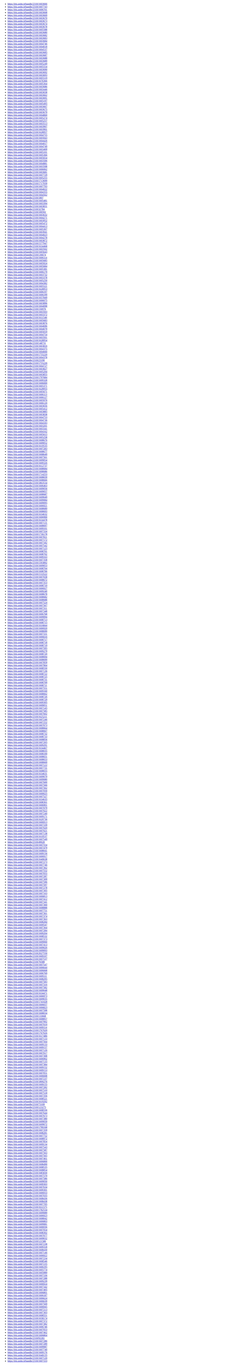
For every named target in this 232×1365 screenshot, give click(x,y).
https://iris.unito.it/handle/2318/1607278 (27, 887)
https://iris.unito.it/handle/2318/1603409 (27, 149)
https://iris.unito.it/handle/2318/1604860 (27, 115)
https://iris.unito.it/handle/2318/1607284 (27, 930)
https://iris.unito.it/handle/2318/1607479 (27, 847)
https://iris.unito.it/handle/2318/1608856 (27, 739)
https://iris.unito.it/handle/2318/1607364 (27, 927)
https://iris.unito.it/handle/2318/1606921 (27, 505)
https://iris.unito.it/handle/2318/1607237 (27, 1078)
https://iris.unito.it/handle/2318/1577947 (27, 243)
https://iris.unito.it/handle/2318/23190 (26, 360)
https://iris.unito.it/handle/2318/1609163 (27, 557)
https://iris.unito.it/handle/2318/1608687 (27, 494)
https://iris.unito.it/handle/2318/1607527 (27, 796)
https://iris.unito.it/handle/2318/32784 (26, 209)
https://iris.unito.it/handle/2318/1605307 (27, 229)
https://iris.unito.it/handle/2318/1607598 (27, 1010)
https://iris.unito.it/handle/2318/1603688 (27, 58)
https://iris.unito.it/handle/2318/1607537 (27, 959)
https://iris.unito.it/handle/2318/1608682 (27, 597)
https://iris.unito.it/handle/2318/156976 (27, 309)
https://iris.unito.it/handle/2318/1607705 (27, 1204)
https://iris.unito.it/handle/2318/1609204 (27, 933)
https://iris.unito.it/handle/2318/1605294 (27, 371)
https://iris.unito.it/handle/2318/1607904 (27, 665)
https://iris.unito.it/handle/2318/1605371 (27, 386)
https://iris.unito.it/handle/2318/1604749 (27, 146)
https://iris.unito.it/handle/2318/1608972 (27, 1138)
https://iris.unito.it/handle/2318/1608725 (27, 676)
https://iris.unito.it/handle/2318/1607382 (27, 1324)
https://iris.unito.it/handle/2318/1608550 (27, 668)
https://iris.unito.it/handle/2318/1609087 (27, 1346)
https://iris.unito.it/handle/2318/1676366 (27, 81)
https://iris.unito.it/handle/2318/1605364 (27, 83)
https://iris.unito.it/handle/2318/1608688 (27, 599)
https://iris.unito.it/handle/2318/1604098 (27, 306)
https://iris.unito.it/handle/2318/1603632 (27, 215)
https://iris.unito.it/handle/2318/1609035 (27, 999)
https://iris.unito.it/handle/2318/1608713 (27, 619)
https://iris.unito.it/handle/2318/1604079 (27, 329)
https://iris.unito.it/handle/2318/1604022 (27, 189)
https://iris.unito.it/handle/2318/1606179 (27, 272)
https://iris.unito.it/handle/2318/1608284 (27, 922)
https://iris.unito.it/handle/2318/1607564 (27, 1041)
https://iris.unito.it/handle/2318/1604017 (27, 143)
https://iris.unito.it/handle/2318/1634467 (27, 748)
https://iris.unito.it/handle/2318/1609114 (27, 1027)
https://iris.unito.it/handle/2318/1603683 (27, 38)
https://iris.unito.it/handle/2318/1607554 (27, 845)
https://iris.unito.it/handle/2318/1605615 (27, 434)
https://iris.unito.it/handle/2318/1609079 (27, 776)
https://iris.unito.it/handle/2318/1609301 (27, 1190)
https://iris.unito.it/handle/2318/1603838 (27, 414)
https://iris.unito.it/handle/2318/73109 (26, 1104)
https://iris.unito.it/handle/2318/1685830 (27, 1172)
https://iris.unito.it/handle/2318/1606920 (27, 628)
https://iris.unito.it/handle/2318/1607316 (27, 984)
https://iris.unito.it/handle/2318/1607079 (27, 808)
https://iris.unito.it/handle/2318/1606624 (27, 1298)
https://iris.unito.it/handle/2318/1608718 (27, 642)
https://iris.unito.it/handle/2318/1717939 (27, 183)
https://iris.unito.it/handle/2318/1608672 (27, 579)
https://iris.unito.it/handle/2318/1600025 (27, 793)
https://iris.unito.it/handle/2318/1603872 (27, 240)
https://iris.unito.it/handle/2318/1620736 (27, 819)
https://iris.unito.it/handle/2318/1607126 (27, 1050)
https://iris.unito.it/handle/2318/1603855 (27, 374)
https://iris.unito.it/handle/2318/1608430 (27, 1249)
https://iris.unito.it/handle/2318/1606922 (27, 1255)
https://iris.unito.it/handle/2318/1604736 (27, 420)
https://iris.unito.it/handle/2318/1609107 (27, 956)
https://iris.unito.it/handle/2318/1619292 (27, 1101)
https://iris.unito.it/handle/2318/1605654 (27, 157)
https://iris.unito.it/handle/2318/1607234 (27, 1258)
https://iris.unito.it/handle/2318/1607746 (27, 865)
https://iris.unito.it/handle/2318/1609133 (27, 1044)
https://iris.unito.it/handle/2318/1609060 (27, 942)
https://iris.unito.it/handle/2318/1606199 (27, 294)
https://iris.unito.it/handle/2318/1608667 (27, 731)
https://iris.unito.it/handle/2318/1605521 (27, 286)
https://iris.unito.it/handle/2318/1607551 (27, 688)
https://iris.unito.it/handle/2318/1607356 (27, 1095)
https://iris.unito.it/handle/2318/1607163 (27, 893)
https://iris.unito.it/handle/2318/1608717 (27, 639)
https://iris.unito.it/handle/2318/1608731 (27, 679)
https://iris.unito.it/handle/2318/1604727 (27, 366)
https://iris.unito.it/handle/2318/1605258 (27, 437)
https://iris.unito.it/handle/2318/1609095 (27, 502)
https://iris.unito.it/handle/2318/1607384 (27, 1064)
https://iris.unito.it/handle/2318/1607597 (27, 884)
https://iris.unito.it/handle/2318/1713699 (27, 180)
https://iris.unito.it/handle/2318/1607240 (27, 813)
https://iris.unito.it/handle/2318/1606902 (27, 1058)
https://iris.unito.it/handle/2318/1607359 (27, 1130)
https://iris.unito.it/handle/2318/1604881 (27, 163)
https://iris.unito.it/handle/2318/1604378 (27, 357)
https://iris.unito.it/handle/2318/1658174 (27, 1318)
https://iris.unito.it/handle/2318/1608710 (27, 585)
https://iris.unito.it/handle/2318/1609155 (27, 1084)
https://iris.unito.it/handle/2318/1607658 (27, 577)
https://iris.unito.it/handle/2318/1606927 (27, 588)
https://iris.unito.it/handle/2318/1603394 (27, 203)
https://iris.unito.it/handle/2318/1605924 (27, 263)
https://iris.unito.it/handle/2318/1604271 (27, 217)
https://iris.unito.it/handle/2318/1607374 (27, 916)
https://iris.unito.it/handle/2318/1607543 (27, 1147)
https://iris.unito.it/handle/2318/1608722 (27, 674)
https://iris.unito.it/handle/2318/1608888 (27, 907)
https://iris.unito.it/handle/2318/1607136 (27, 671)
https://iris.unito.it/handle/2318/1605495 (27, 103)
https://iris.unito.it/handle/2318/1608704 (27, 568)
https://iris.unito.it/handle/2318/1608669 (27, 762)
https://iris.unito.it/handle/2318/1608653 (27, 759)
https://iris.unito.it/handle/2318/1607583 (27, 981)
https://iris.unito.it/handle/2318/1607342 (27, 1286)
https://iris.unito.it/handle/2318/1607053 (27, 1329)
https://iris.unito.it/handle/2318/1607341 (27, 902)
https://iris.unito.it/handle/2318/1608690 (27, 631)
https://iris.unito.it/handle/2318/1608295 (27, 979)
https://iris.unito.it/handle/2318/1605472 (27, 223)
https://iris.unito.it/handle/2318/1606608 (27, 1076)
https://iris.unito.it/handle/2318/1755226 (27, 363)
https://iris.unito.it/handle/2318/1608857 (27, 1018)
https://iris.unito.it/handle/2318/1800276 (27, 1081)
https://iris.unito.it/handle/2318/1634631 (27, 773)
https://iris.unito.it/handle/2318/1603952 (27, 220)
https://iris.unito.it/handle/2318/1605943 (27, 138)
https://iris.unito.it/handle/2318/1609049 (27, 497)
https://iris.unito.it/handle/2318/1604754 (27, 334)
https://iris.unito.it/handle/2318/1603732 (27, 274)
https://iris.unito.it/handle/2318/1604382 (27, 283)
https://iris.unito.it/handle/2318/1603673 (27, 21)
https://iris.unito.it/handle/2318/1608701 (27, 551)
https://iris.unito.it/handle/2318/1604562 (27, 195)
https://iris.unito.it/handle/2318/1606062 (27, 169)
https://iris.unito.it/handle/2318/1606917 (27, 856)
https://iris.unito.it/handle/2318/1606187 (27, 1295)
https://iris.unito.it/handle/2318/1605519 (27, 78)
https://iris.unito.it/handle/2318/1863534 (27, 483)
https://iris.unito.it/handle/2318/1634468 (27, 246)
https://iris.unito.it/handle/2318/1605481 (27, 200)
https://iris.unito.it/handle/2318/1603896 (27, 303)
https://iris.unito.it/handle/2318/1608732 (27, 733)
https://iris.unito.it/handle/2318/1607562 (27, 788)
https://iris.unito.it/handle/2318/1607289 (27, 1344)
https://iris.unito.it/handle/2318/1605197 (27, 100)
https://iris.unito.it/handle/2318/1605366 (27, 155)
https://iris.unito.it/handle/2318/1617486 (27, 1036)
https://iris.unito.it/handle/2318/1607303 (27, 1312)
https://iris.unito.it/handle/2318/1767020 (27, 1030)
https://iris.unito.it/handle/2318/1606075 (27, 300)
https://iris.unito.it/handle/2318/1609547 (27, 924)
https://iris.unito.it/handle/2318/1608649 (27, 454)
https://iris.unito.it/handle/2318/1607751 (27, 910)
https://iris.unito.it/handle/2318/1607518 (27, 1093)
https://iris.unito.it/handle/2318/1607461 (27, 1158)
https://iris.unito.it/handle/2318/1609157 (27, 1047)
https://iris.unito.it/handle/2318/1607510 (27, 1090)
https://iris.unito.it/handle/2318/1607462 (27, 1332)
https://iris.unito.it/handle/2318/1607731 (27, 768)
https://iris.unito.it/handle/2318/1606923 (27, 1215)
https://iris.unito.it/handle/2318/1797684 (27, 377)
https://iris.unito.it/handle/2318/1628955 (27, 388)
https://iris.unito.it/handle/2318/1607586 (27, 1178)
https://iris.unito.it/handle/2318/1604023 (27, 234)
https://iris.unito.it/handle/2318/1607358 (27, 559)
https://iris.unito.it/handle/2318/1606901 (27, 805)
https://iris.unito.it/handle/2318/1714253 (27, 474)
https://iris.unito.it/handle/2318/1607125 (27, 548)
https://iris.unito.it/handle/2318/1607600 (27, 782)
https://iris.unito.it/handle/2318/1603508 (27, 166)
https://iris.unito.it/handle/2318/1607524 (27, 602)
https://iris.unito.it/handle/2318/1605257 (27, 120)
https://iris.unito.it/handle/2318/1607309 (27, 879)
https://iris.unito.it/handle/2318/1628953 (27, 289)
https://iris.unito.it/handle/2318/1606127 (27, 397)
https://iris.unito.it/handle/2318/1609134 (27, 1144)
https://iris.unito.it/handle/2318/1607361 (27, 913)
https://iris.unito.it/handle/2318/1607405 (27, 1289)
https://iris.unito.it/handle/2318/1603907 (27, 126)
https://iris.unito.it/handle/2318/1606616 (27, 636)
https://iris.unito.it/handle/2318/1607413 (27, 944)
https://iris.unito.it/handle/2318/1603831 (27, 206)
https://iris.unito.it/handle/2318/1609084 (27, 500)
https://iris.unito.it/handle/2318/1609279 (27, 651)
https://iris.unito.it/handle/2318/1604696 (27, 326)
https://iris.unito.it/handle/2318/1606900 (27, 517)
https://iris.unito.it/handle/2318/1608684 (27, 468)
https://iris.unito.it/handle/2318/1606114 (27, 257)
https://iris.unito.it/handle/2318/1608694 (27, 656)
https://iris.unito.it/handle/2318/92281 (26, 1338)
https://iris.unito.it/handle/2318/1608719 (27, 645)
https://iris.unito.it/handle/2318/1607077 (27, 1235)
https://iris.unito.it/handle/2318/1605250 (27, 280)
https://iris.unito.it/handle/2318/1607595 (27, 648)
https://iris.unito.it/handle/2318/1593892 (27, 562)
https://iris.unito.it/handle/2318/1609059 (27, 1121)
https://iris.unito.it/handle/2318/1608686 (27, 471)
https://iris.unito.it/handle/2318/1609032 (27, 1238)
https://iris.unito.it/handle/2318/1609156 (27, 853)
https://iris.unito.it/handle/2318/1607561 (27, 457)
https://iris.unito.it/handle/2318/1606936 (27, 1227)
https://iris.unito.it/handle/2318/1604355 (27, 192)
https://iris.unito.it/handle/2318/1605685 (27, 260)
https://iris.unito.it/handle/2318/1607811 (27, 537)
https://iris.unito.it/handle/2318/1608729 (27, 699)
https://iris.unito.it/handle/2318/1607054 (27, 1229)
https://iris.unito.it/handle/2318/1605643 (27, 252)
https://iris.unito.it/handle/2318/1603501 (27, 337)
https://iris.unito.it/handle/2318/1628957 (27, 132)
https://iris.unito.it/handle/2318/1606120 (27, 403)
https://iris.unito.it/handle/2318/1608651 (27, 756)
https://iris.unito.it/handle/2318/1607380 (27, 1118)
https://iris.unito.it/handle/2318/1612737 (27, 465)
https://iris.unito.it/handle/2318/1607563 (27, 1152)
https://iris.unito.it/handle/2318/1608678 (27, 594)
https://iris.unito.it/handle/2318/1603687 (27, 55)
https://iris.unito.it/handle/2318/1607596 (27, 882)
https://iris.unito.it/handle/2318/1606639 (27, 1301)
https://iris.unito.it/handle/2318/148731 (27, 343)
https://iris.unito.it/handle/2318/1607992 (27, 1021)
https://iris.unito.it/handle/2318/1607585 (27, 711)
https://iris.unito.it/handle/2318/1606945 (27, 1306)
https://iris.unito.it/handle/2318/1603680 (27, 32)
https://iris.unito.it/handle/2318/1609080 (27, 779)
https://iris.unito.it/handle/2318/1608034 (27, 1013)
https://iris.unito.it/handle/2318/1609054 (27, 460)
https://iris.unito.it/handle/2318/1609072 (27, 1124)
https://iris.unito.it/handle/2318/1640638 (27, 859)
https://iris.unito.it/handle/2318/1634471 (27, 993)
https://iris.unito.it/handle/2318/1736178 (27, 534)
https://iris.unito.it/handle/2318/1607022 (27, 810)
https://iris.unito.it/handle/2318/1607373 (27, 939)
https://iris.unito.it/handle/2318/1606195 (27, 1267)
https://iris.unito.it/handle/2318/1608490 (27, 1164)
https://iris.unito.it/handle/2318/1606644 (27, 967)
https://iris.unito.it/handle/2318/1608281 (27, 1133)
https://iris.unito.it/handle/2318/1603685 (27, 52)
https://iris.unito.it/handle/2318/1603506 (27, 160)
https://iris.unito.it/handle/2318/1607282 (27, 1087)
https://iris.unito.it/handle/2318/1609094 (27, 617)
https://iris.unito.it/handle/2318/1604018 (27, 46)
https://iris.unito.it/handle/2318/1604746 (27, 43)
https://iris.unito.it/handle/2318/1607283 (27, 448)
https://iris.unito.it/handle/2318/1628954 (27, 340)
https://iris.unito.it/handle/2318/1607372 (27, 1321)
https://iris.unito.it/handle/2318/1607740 (27, 1349)
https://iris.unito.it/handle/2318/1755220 (27, 354)
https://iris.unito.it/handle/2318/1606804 (27, 1335)
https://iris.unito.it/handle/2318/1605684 (27, 266)
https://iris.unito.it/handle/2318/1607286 (27, 1341)
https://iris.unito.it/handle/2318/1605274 (27, 118)
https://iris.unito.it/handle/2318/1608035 (27, 750)
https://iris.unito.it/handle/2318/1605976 (27, 400)
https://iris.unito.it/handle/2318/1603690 (27, 69)
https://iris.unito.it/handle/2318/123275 (27, 1107)
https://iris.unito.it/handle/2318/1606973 (27, 996)
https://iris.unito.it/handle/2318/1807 (25, 197)
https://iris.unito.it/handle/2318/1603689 (27, 61)
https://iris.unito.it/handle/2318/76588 (26, 961)
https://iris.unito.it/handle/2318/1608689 (27, 508)
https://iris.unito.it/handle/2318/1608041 (27, 850)
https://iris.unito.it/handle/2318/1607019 (27, 1024)
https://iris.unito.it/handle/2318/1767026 (27, 1033)
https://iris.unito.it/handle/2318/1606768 (27, 614)
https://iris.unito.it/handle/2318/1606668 (27, 970)
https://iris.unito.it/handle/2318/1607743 (27, 6)
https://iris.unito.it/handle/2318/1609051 (27, 705)
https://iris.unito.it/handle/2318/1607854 (27, 1141)
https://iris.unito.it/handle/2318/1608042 (27, 1218)
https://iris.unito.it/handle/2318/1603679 (27, 112)
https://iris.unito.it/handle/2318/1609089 (27, 1212)
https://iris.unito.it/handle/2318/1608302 (27, 1232)
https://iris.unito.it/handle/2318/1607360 (27, 904)
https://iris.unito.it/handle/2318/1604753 (27, 417)
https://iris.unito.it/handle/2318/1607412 (27, 899)
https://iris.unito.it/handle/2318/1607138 (27, 833)
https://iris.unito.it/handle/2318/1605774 (27, 1269)
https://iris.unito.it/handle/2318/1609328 (27, 380)
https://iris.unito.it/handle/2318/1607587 (27, 1150)
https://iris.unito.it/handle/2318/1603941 (27, 232)
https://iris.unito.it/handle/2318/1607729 (27, 175)
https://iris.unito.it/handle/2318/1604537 (27, 49)
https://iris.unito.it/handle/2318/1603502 (27, 249)
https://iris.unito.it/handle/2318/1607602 (27, 713)
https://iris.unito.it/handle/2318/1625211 (27, 716)
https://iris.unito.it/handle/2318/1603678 (27, 26)
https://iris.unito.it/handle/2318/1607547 (27, 964)
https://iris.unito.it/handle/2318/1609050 (27, 1181)
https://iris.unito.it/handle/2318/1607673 (27, 1115)
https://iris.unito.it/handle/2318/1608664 (27, 728)
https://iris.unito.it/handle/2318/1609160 (27, 691)
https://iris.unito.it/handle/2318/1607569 (27, 1304)
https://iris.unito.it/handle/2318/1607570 (27, 1175)
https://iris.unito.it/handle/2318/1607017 (27, 1053)
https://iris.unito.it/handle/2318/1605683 (27, 320)
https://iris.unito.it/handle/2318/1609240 (27, 591)
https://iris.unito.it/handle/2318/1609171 (27, 816)
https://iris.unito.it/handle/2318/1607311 (27, 608)
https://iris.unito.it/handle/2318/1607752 (27, 1135)
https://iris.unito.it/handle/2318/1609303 (27, 1184)
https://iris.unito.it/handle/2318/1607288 (27, 1278)
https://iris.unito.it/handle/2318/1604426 (27, 140)
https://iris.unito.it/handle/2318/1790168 (27, 1127)
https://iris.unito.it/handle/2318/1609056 (27, 488)
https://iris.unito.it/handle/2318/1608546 (27, 1261)
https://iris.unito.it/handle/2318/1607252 (27, 722)
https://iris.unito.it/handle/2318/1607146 (27, 1252)
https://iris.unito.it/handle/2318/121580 (27, 1241)
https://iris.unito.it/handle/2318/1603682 (27, 35)
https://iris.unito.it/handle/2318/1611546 (27, 317)
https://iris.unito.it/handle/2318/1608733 (27, 736)
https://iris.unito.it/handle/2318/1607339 (27, 825)
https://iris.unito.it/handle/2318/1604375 (27, 349)
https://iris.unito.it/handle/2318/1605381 (27, 269)
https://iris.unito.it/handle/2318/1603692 (27, 72)
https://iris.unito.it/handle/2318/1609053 (27, 565)
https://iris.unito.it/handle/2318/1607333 (27, 1361)
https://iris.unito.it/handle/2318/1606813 (27, 896)
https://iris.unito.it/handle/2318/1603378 (27, 277)
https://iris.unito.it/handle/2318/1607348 (27, 611)
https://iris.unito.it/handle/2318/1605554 (27, 66)
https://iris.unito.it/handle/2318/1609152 (27, 1067)
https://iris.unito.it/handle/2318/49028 (26, 842)
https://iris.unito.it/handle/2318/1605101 (27, 152)
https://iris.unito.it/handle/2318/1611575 (27, 1207)
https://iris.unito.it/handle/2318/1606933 (27, 1192)
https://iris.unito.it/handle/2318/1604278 (27, 237)
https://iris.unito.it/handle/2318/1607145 (27, 708)
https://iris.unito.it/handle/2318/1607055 (27, 873)
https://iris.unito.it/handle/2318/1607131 (27, 522)
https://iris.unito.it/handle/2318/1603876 (27, 323)
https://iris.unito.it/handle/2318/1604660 (27, 351)
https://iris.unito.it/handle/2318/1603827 (27, 368)
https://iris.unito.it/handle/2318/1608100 (27, 753)
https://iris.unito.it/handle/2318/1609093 (27, 950)
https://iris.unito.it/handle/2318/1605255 (27, 177)
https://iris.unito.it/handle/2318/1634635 (27, 799)
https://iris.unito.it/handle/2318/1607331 (27, 634)
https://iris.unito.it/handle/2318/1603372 (27, 314)
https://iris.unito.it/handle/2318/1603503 (27, 311)
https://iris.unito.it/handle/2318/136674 (27, 254)
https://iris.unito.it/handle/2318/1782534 (27, 1210)
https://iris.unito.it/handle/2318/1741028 (27, 1001)
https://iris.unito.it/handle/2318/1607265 (27, 742)
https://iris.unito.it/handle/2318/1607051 (27, 1073)
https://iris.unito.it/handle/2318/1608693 (27, 511)
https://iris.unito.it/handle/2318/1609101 (27, 528)
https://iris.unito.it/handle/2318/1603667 (27, 106)
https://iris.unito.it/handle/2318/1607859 (27, 662)
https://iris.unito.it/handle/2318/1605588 (27, 29)
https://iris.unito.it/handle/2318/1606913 (27, 822)
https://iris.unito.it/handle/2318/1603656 (27, 406)
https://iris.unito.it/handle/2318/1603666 (27, 4)
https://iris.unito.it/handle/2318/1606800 (27, 1161)
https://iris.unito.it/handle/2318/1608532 (27, 936)
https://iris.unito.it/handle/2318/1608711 (27, 685)
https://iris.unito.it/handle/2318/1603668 (27, 12)
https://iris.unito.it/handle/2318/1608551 (27, 1315)
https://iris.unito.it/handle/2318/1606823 (27, 1007)
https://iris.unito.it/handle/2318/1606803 (27, 1221)
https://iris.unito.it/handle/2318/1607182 (27, 542)
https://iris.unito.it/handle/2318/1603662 (27, 95)
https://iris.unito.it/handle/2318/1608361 (27, 802)
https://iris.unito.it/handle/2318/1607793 (27, 186)
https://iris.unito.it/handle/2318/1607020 (27, 827)
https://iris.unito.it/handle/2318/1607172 (27, 540)
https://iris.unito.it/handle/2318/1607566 (27, 785)
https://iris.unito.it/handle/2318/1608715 (27, 622)
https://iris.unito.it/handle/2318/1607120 (27, 1358)
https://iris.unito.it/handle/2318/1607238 (27, 1244)
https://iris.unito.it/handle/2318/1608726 (27, 696)
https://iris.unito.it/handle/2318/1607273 (27, 862)
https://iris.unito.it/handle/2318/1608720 (27, 654)
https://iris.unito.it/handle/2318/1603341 (27, 428)
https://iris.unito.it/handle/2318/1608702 (27, 554)
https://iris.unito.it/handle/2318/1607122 (27, 765)
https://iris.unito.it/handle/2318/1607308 (27, 1056)
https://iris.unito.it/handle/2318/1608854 (27, 1170)
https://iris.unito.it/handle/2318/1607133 (27, 1038)
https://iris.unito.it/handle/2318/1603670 (27, 18)
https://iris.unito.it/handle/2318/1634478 (27, 520)
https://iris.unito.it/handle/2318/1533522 (27, 574)
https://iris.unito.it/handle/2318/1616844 (27, 625)
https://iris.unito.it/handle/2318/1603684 (27, 41)
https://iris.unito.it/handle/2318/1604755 (27, 135)
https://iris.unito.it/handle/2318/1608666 (27, 480)
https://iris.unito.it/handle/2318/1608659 (27, 477)
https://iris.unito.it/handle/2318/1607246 (27, 719)
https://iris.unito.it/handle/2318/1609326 (27, 463)
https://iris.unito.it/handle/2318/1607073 (27, 725)
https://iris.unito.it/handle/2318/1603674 (27, 23)
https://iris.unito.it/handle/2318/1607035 (27, 1195)
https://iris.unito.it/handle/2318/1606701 (27, 9)
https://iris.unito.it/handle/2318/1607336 (27, 1275)
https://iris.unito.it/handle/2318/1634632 (27, 514)
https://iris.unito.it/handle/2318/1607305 (27, 890)
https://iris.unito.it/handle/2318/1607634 (27, 1187)
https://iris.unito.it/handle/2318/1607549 (27, 839)
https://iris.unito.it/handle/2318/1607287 (27, 876)
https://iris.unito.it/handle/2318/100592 (27, 212)
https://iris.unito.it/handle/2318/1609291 (27, 745)
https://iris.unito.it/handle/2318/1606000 (27, 383)
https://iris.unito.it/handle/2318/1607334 (27, 531)
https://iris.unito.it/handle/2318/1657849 (27, 297)
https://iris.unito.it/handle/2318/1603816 (27, 346)
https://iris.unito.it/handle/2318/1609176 (27, 1352)
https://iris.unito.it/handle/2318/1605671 (27, 391)
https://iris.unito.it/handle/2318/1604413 (27, 226)
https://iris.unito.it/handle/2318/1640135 (27, 1355)
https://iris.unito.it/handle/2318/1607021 (27, 830)
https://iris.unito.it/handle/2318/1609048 (27, 990)
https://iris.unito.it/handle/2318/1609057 (27, 491)
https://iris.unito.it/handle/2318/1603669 (27, 15)
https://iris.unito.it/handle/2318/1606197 (27, 291)
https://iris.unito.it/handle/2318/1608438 (27, 1201)
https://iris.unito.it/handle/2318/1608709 (27, 682)
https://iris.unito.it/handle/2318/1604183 (27, 423)
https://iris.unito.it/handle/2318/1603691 (27, 98)
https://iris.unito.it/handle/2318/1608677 (27, 451)
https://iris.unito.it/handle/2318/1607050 (27, 790)
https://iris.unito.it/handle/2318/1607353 (27, 582)
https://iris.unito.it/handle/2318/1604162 (27, 431)
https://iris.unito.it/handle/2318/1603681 (27, 172)
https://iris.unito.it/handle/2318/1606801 (27, 1292)
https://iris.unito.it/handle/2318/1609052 (27, 443)
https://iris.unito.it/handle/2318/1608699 (27, 659)
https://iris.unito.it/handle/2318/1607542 (27, 545)
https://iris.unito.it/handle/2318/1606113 (27, 394)
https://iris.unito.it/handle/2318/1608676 (27, 440)
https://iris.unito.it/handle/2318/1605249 (27, 63)
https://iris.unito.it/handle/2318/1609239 (27, 1281)
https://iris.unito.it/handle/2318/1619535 (27, 445)
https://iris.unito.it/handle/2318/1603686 (27, 86)
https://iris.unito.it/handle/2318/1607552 (27, 870)
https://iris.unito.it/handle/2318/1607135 (27, 1061)
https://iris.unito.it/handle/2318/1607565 (27, 1155)
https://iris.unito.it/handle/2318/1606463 (27, 485)
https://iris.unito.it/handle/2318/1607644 (27, 1113)
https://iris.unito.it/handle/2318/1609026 (27, 947)
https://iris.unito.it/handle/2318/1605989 (27, 1272)
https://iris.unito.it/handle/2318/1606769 (27, 973)
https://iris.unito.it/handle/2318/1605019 (27, 331)
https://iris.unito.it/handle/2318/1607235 (27, 1264)
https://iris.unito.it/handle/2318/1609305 (27, 702)
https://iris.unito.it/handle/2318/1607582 (27, 987)
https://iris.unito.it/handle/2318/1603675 (27, 109)
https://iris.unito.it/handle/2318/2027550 (27, 953)
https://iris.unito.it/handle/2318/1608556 (27, 1110)
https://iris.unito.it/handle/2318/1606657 (27, 1004)
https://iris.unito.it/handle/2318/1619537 (27, 836)
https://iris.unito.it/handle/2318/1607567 (27, 605)
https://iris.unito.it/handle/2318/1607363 (27, 919)
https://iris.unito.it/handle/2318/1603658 (27, 92)
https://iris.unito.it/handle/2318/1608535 (27, 1167)
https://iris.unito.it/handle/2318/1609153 (27, 1070)
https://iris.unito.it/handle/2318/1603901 (27, 129)
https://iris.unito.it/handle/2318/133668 (27, 1016)
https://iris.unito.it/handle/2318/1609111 (27, 976)
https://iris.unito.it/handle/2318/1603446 (27, 89)
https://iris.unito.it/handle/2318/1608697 (27, 525)
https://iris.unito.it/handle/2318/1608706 (27, 571)
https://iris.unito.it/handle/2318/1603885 (27, 411)
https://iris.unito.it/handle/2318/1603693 (27, 75)
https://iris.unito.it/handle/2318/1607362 (27, 867)
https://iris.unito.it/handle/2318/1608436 (27, 1198)
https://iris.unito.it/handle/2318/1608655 (27, 770)
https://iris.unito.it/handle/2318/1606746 (27, 1326)
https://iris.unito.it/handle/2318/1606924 (27, 1284)
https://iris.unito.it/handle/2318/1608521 (27, 1098)
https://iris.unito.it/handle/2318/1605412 (27, 408)
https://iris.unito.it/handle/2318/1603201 (27, 425)
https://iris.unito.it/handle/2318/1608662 (27, 693)
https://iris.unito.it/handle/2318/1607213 (27, 1309)
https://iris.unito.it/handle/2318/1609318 (27, 1247)
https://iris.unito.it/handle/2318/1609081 (27, 1224)
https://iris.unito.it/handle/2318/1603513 (27, 123)
